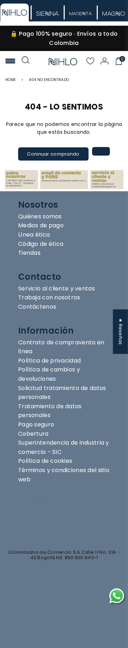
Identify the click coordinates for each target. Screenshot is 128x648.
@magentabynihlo (56, 533)
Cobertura (33, 434)
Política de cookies (45, 461)
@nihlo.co (40, 522)
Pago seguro (36, 424)
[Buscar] (25, 62)
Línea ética (34, 235)
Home (10, 79)
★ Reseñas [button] (120, 331)
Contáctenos (37, 307)
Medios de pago (41, 225)
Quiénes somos (40, 216)
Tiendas (29, 253)
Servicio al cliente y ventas (56, 288)
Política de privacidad (49, 360)
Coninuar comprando (53, 154)
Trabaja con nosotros (49, 297)
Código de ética (40, 244)
